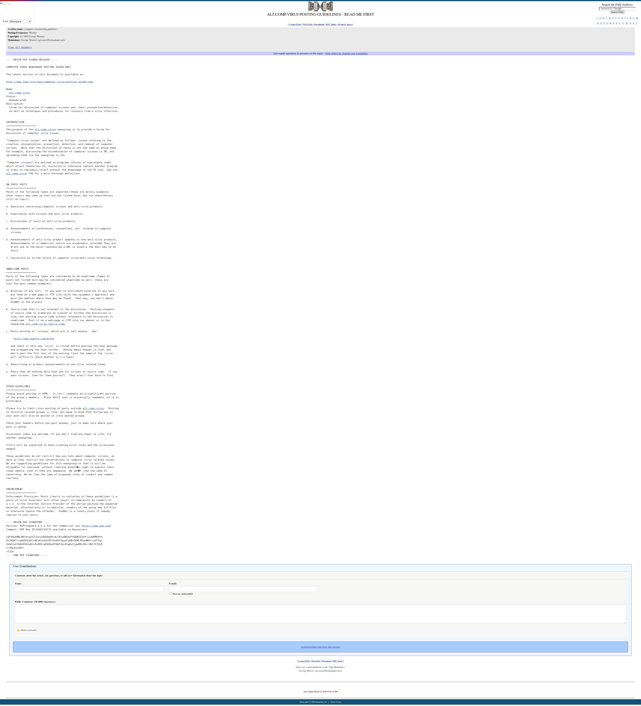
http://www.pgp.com (96, 525)
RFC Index (331, 24)
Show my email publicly (183, 593)
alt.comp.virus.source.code (45, 323)
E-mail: (173, 583)
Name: (18, 583)
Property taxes (345, 24)
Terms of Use (335, 702)
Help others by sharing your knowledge (346, 53)
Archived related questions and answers (320, 646)
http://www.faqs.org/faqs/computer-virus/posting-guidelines (49, 81)
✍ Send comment (27, 630)
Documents (319, 24)
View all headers (20, 47)
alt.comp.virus (19, 92)
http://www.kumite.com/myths (34, 338)
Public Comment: (35, 601)
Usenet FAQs (295, 24)
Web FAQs (307, 24)
